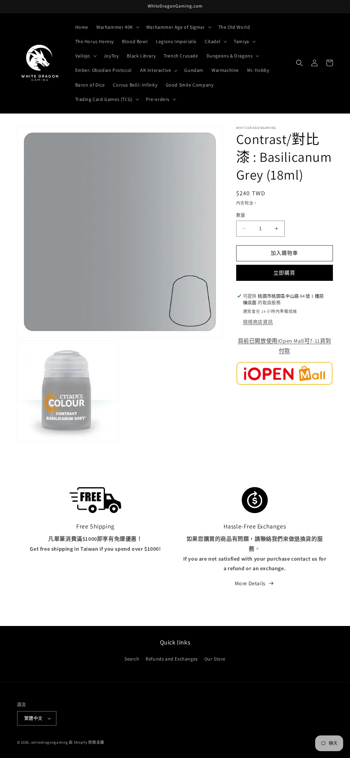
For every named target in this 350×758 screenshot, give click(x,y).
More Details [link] (250, 583)
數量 (240, 215)
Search (131, 659)
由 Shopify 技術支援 (86, 742)
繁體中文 (33, 718)
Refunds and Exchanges (172, 659)
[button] (117, 27)
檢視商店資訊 (258, 322)
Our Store (215, 659)
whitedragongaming (49, 742)
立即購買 (284, 273)
